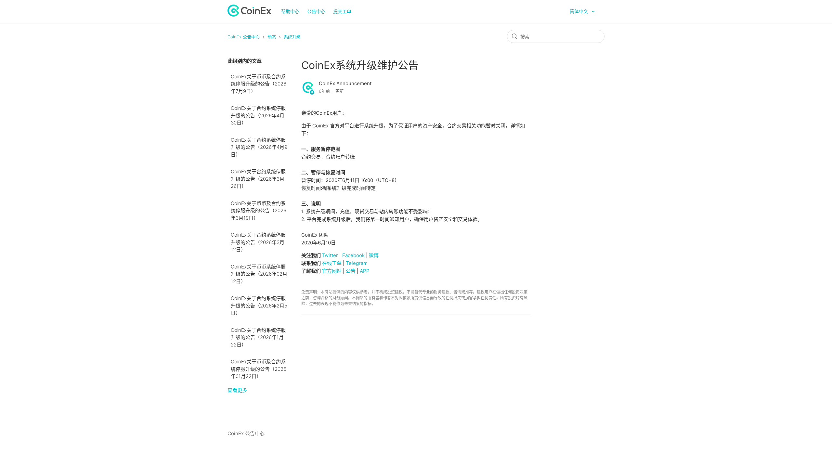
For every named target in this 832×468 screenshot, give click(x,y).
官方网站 (332, 271)
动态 (271, 36)
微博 (374, 255)
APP (365, 271)
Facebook (353, 255)
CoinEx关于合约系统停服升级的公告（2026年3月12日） (258, 242)
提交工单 (342, 11)
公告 (351, 271)
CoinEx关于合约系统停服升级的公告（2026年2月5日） (259, 305)
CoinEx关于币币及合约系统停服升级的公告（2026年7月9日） (258, 83)
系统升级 (292, 36)
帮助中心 (290, 11)
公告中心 (316, 11)
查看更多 (237, 390)
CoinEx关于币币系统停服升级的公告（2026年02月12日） (259, 274)
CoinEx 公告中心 (244, 36)
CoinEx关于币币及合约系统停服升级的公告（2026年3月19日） (258, 210)
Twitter (330, 255)
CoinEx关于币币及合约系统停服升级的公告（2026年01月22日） (258, 368)
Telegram (357, 263)
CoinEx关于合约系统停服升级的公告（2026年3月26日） (258, 178)
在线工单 (332, 263)
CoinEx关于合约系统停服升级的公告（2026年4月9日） (259, 147)
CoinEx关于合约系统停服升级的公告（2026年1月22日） (258, 337)
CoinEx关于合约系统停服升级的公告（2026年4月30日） (258, 115)
